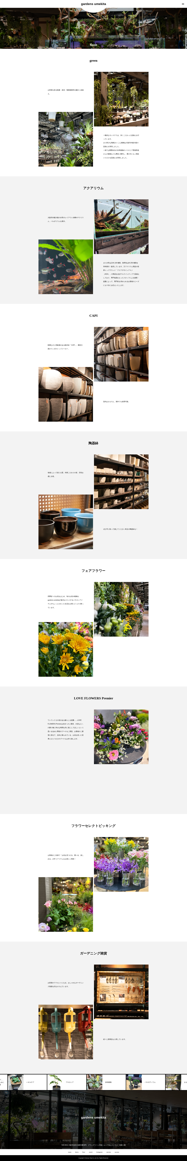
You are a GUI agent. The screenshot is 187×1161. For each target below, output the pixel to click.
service (108, 1152)
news (69, 1152)
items (77, 1152)
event (90, 1152)
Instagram (99, 1152)
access (117, 1152)
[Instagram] (93, 1123)
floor (83, 1152)
